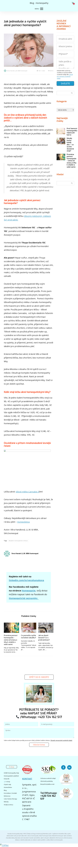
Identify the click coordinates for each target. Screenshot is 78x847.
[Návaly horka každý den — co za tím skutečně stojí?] (61, 141)
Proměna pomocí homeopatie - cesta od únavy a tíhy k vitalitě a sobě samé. (10, 639)
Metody (6, 802)
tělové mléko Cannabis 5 (27, 491)
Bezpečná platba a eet (47, 784)
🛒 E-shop (7, 782)
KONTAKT (27, 778)
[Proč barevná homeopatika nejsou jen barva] (61, 131)
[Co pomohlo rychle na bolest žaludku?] (28, 628)
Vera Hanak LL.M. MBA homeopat (17, 71)
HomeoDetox (23, 521)
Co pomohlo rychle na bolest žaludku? (28, 636)
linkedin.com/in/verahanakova (26, 580)
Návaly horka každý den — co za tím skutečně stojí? (70, 144)
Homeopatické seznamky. (24, 598)
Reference (7, 796)
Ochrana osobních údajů (48, 778)
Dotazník (6, 779)
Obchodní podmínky (46, 781)
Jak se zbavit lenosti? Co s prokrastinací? (44, 637)
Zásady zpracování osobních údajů (61, 740)
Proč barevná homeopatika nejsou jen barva (72, 131)
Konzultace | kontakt (10, 793)
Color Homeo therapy (10, 799)
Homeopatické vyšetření (11, 776)
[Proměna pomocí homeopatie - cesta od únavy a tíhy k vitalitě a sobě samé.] (11, 628)
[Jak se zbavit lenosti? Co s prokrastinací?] (45, 628)
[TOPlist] (4, 845)
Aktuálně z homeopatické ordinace (18, 540)
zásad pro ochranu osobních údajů (65, 76)
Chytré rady (7, 784)
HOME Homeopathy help (11, 773)
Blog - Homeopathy (39, 3)
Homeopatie (28, 590)
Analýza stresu (8, 805)
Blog (5, 790)
